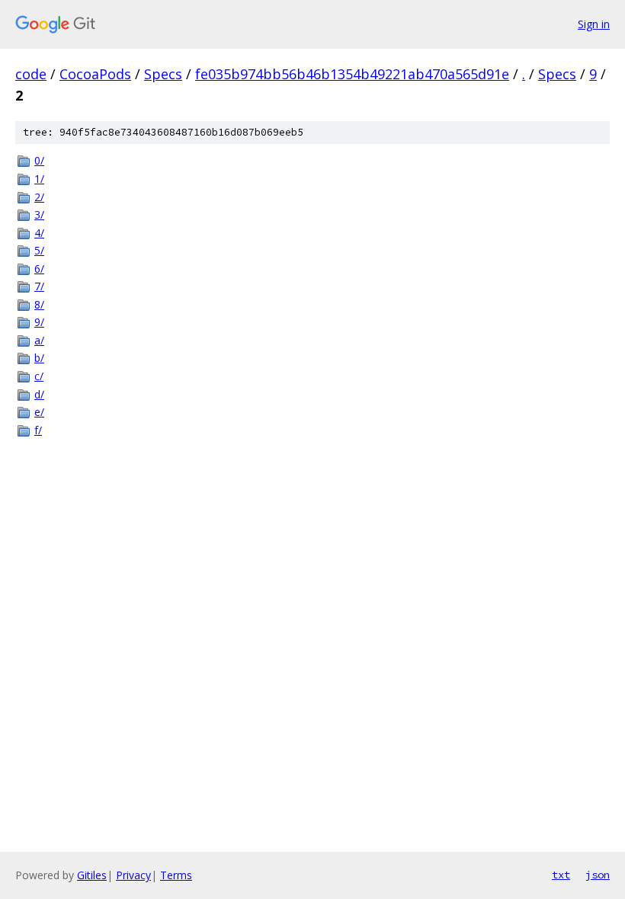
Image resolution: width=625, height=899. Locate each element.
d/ (39, 394)
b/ (39, 357)
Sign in (594, 24)
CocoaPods (95, 74)
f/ (38, 430)
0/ (39, 160)
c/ (38, 376)
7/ (39, 286)
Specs (163, 74)
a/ (39, 340)
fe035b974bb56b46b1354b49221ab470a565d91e (352, 74)
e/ (39, 412)
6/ (39, 268)
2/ (39, 197)
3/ (39, 214)
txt (561, 874)
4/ (39, 233)
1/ (39, 178)
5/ (39, 250)
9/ (39, 322)
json (597, 874)
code (30, 74)
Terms (176, 875)
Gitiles (92, 875)
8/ (39, 304)
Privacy (133, 875)
